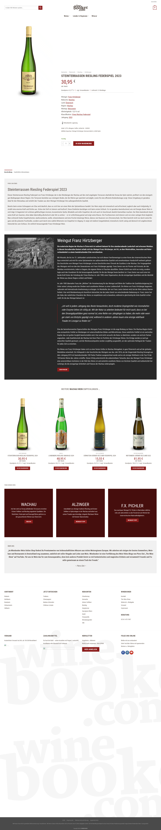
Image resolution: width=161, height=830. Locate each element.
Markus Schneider (48, 602)
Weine (66, 16)
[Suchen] (40, 8)
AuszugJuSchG (145, 823)
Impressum (124, 608)
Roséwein (7, 602)
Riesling (84, 605)
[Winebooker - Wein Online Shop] (80, 8)
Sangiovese (85, 608)
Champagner (47, 599)
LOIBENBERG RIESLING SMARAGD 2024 (61, 456)
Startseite (64, 72)
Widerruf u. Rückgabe (127, 602)
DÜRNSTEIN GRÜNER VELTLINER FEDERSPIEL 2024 (100, 456)
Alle (83, 623)
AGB (63, 820)
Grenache (85, 599)
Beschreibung (8, 172)
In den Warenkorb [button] (22, 468)
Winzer (94, 16)
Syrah (84, 614)
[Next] (159, 452)
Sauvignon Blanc (87, 611)
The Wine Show (125, 599)
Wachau (79, 72)
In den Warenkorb (84, 143)
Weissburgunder (87, 620)
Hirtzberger (88, 72)
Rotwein (6, 596)
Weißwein (7, 599)
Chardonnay (85, 596)
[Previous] (2, 452)
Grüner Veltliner (87, 602)
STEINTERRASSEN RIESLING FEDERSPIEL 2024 (23, 456)
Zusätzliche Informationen (21, 172)
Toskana (45, 596)
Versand (123, 605)
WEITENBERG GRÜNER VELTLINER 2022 (138, 456)
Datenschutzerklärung (81, 820)
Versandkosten (84, 90)
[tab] (8, 172)
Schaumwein (8, 605)
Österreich (72, 72)
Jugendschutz (94, 820)
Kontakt (123, 596)
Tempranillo (85, 617)
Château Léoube (48, 605)
